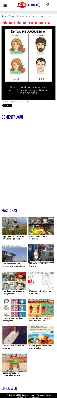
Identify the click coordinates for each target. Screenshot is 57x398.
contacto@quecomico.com (28, 397)
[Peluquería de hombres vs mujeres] (28, 81)
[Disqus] (28, 162)
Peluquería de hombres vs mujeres (26, 22)
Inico (4, 16)
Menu (5, 5)
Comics (12, 16)
